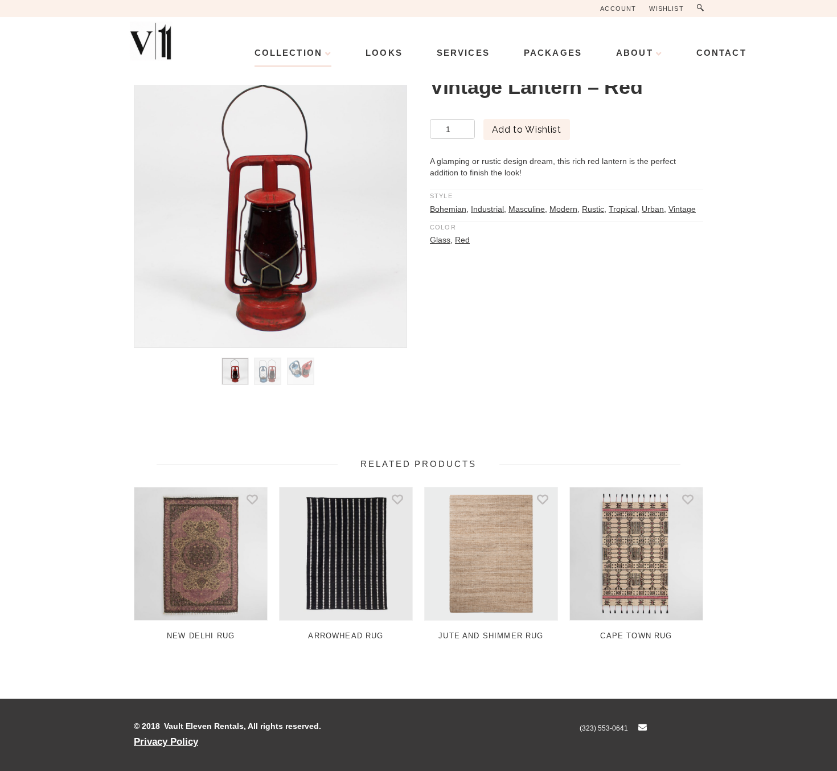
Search (703, 8)
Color (443, 227)
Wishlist (666, 8)
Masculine (526, 209)
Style (441, 195)
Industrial (487, 209)
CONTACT (721, 53)
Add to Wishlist (526, 129)
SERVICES (463, 53)
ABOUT (634, 53)
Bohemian (448, 209)
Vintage (682, 209)
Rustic (593, 209)
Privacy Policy (166, 741)
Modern (563, 209)
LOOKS (384, 53)
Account (618, 8)
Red (462, 239)
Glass (440, 239)
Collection (288, 53)
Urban (653, 209)
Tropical (623, 209)
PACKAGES (553, 53)
